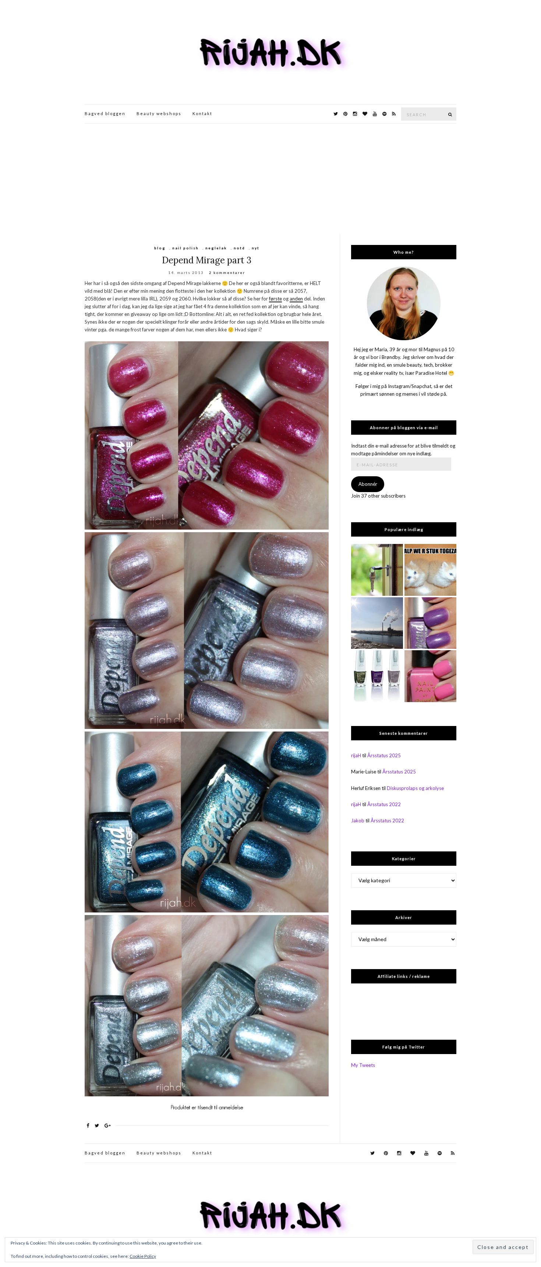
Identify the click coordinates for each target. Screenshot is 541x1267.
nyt (255, 248)
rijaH (356, 755)
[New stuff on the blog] (430, 570)
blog (160, 248)
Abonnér (367, 484)
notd (239, 248)
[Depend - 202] (430, 623)
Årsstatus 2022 (384, 804)
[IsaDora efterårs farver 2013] (377, 676)
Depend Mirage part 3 (206, 260)
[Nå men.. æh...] (377, 570)
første (275, 299)
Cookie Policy (143, 1256)
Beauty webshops (159, 113)
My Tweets (363, 1065)
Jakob (357, 820)
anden (296, 299)
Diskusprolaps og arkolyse (415, 788)
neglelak (216, 248)
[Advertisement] (270, 178)
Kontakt (202, 113)
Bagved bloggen (105, 113)
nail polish (185, 248)
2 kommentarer (227, 272)
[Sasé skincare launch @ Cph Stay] (377, 623)
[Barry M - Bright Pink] (430, 676)
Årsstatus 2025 (384, 755)
